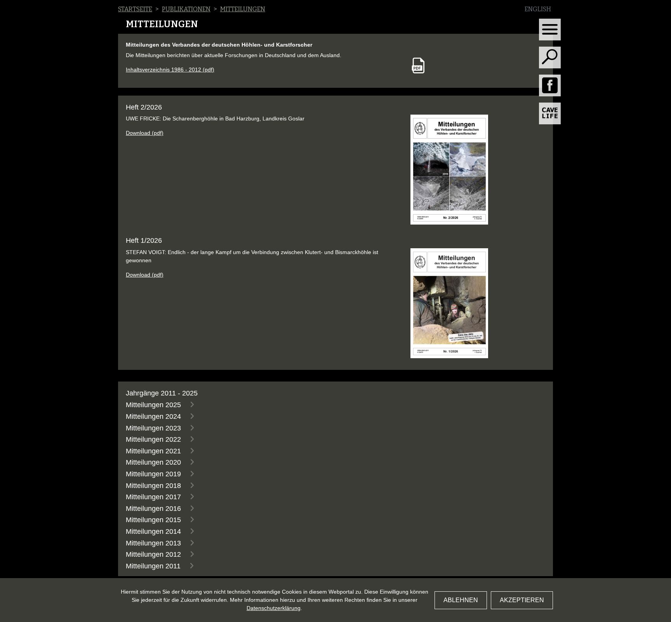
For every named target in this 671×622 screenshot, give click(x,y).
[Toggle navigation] (550, 29)
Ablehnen (460, 600)
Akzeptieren (522, 600)
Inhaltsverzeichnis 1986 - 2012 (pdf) (170, 69)
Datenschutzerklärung (274, 608)
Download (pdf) (144, 133)
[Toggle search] (550, 57)
